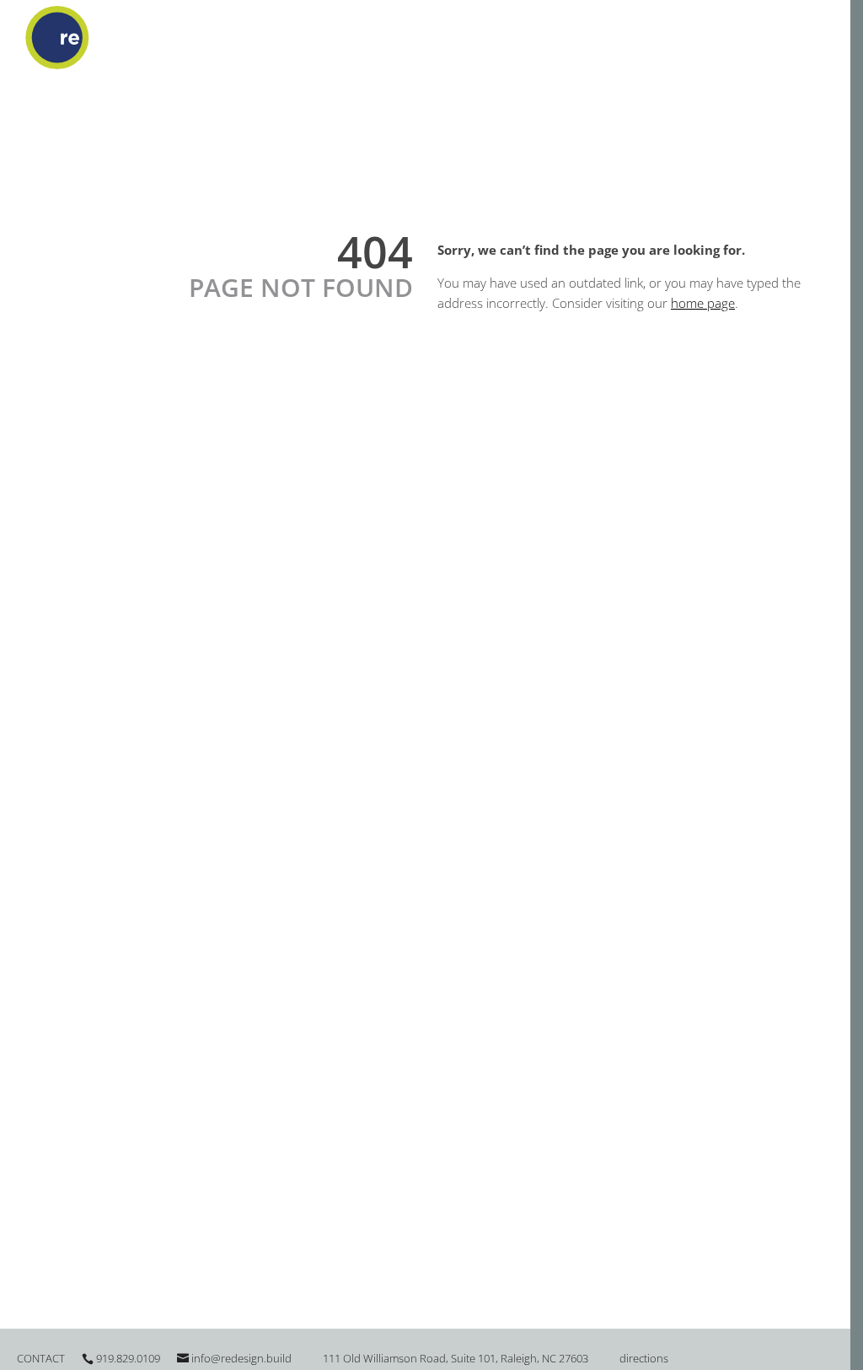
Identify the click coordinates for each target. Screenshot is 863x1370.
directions (643, 1358)
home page (703, 302)
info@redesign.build (241, 1358)
